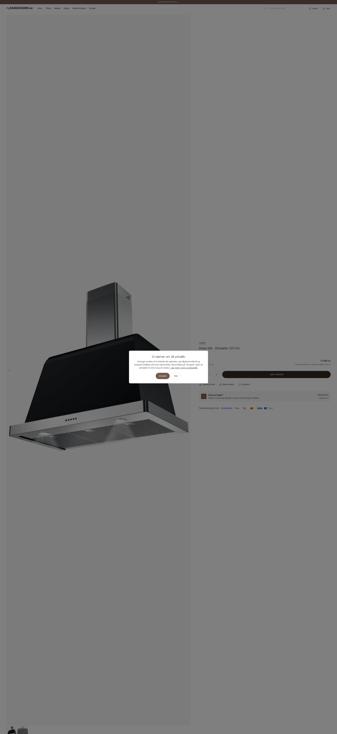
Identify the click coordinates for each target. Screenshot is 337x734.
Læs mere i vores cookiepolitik (183, 368)
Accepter (163, 376)
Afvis (176, 376)
